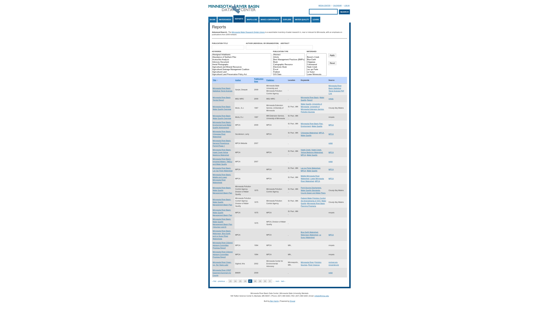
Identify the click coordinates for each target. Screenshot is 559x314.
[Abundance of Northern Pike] (241, 57)
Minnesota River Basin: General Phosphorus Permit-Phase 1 (222, 143)
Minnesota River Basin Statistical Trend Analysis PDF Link (336, 89)
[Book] (289, 62)
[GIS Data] (289, 74)
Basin (212, 20)
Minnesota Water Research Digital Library (248, 32)
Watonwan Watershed (309, 234)
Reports (239, 19)
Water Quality (302, 20)
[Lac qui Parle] (316, 69)
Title (214, 80)
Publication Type (280, 51)
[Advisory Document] (241, 62)
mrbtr (331, 143)
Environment (306, 126)
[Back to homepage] (233, 13)
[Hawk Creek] (316, 67)
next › (278, 281)
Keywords (216, 51)
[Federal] (289, 72)
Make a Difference (270, 20)
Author (238, 80)
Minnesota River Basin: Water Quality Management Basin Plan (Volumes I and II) (222, 223)
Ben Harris (274, 301)
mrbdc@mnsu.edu (321, 296)
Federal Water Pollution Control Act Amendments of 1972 (313, 199)
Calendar (337, 5)
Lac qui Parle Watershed (310, 168)
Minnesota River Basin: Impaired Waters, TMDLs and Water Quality (222, 161)
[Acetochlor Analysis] (241, 59)
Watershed (311, 51)
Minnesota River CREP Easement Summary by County (222, 272)
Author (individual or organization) (262, 43)
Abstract (285, 43)
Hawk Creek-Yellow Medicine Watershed (312, 151)
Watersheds (225, 20)
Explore (287, 20)
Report (309, 100)
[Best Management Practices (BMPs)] (289, 59)
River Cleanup (314, 265)
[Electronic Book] (289, 67)
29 (260, 281)
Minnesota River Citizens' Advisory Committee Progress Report (223, 245)
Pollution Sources (308, 111)
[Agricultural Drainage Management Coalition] (241, 69)
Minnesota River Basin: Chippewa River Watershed (222, 134)
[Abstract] (289, 54)
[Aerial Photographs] (241, 64)
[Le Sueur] (316, 72)
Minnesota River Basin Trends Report (222, 98)
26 (245, 281)
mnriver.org (333, 262)
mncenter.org (334, 265)
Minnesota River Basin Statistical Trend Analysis (222, 89)
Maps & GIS (252, 20)
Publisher (270, 80)
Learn (316, 20)
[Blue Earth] (316, 59)
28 (255, 281)
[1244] (316, 54)
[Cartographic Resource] (289, 64)
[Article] (289, 57)
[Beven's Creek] (316, 57)
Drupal (292, 301)
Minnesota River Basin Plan (312, 123)
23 (230, 281)
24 (235, 281)
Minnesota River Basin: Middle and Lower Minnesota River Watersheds (222, 178)
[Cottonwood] (316, 64)
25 (240, 281)
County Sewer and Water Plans (313, 193)
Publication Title (220, 43)
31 (270, 281)
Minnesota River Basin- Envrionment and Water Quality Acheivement (222, 125)
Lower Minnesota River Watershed (312, 179)
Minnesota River (307, 262)
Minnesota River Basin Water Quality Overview (222, 107)
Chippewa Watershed (309, 132)
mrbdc (331, 98)
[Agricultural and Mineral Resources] (241, 67)
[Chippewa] (316, 62)
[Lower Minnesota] (316, 74)
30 (265, 281)
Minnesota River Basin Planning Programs (313, 204)
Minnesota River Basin (310, 97)
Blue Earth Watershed (309, 232)
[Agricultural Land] (241, 72)
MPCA (331, 125)
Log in (347, 5)
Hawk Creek (306, 149)
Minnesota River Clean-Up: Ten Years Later (222, 263)
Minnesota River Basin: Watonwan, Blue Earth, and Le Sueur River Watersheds (222, 235)
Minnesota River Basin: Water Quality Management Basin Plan (222, 190)
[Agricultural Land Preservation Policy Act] (241, 74)
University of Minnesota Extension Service (312, 107)
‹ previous (221, 281)
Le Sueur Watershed (311, 236)
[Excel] (289, 69)
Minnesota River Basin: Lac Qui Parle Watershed (222, 169)
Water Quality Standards (310, 190)
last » (283, 281)
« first (214, 281)
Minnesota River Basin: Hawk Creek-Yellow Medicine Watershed (222, 152)
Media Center (324, 5)
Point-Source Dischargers (311, 187)
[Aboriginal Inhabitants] (241, 54)
